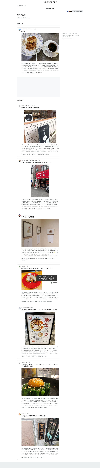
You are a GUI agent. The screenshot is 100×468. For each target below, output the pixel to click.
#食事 (28, 301)
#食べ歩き (23, 301)
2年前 (33, 214)
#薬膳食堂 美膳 (41, 258)
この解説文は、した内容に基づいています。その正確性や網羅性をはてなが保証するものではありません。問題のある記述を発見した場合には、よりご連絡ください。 (23, 18)
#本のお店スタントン (32, 258)
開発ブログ (77, 35)
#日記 (22, 72)
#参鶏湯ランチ (24, 260)
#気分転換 (27, 72)
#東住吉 (32, 356)
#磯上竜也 (39, 154)
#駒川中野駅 (49, 301)
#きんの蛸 (37, 301)
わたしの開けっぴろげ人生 (26, 214)
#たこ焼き (32, 301)
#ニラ (26, 407)
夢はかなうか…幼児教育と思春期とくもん (29, 160)
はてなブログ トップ (22, 5)
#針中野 (28, 154)
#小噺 (45, 407)
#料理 (22, 407)
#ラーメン (28, 356)
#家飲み (32, 407)
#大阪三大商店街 (31, 208)
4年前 (32, 307)
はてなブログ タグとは (66, 35)
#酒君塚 (34, 457)
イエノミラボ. (24, 362)
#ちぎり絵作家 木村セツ (50, 258)
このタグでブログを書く (77, 11)
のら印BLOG (23, 413)
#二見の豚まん (39, 208)
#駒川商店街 (32, 72)
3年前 (27, 266)
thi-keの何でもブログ (25, 307)
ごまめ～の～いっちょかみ (26, 105)
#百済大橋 (30, 457)
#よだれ (23, 356)
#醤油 (45, 356)
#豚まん (44, 208)
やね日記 (23, 266)
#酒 (29, 407)
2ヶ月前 (34, 29)
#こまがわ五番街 (40, 457)
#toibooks (23, 154)
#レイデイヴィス (40, 72)
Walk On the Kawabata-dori (26, 29)
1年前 (39, 160)
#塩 (42, 356)
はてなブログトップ (66, 36)
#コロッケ (49, 208)
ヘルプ (72, 35)
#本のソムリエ (45, 154)
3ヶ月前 (33, 105)
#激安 (36, 407)
